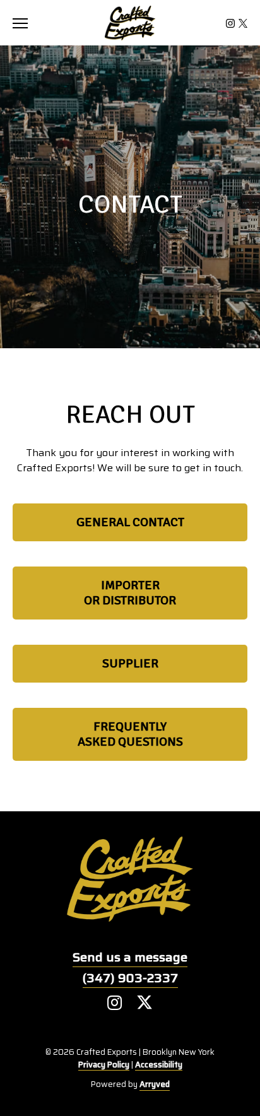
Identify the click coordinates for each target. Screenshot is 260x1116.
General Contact (130, 522)
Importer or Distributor (130, 592)
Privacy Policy (103, 1065)
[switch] (25, 23)
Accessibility (158, 1065)
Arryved (154, 1084)
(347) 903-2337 (130, 978)
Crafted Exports (130, 22)
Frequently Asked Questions (130, 734)
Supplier (130, 663)
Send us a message (130, 957)
